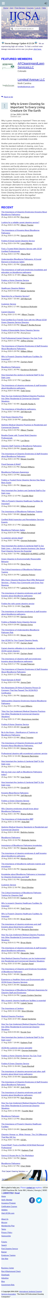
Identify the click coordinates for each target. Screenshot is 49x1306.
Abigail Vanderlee (28, 291)
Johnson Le (25, 803)
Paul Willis (26, 606)
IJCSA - (24, 1140)
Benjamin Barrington (30, 756)
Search (4, 1245)
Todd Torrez (25, 391)
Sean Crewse (26, 283)
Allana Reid (25, 254)
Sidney (23, 1158)
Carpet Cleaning (8, 312)
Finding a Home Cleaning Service (15, 280)
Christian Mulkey (29, 525)
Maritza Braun (26, 858)
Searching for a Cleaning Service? (15, 296)
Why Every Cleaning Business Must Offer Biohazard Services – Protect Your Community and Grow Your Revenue (22, 582)
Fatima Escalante (28, 598)
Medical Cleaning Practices (12, 1016)
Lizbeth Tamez (27, 1003)
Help (44, 8)
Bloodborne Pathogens (10, 367)
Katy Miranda (26, 1098)
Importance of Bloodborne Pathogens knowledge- (21, 845)
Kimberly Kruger (27, 695)
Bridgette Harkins (29, 840)
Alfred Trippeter (27, 737)
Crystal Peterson (27, 664)
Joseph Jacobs (27, 448)
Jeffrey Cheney (27, 341)
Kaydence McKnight (29, 307)
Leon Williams (26, 243)
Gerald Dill (25, 727)
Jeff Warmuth (26, 299)
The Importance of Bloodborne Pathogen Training (21, 511)
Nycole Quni (26, 1032)
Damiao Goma (27, 617)
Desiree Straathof (28, 848)
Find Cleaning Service (9, 1249)
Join (11, 8)
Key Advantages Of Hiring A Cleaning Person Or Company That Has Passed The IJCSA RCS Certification (21, 690)
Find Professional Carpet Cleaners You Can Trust (21, 338)
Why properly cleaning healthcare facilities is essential (23, 1000)
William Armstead (28, 506)
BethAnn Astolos (27, 832)
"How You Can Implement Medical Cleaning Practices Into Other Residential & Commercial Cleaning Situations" (23, 714)
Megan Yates (26, 635)
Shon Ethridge (28, 887)
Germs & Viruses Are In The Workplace (17, 1155)
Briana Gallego (27, 814)
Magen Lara (26, 485)
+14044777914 (7, 1193)
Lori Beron (26, 380)
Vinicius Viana (26, 748)
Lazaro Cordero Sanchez (31, 995)
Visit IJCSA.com (7, 1213)
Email (17, 1193)
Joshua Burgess (28, 419)
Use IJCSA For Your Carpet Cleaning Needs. (19, 640)
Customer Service (8, 304)
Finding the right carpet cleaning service (17, 603)
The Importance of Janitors (12, 1008)
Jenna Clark (26, 475)
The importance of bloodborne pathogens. (18, 409)
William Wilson (27, 351)
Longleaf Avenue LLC (31, 79)
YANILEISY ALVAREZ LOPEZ (33, 554)
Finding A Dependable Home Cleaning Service (20, 330)
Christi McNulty (27, 264)
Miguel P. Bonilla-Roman (31, 325)
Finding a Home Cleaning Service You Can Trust (21, 1056)
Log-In (38, 8)
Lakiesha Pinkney (28, 575)
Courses (30, 8)
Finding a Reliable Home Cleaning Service (18, 622)
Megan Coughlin (27, 459)
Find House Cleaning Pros (12, 417)
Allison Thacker (27, 225)
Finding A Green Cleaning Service (15, 1063)
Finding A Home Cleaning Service (15, 724)
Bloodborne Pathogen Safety (13, 530)
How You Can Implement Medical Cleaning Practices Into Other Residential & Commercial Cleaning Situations (23, 398)
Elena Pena (25, 564)
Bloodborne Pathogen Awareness (15, 472)
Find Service (20, 8)
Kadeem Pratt (26, 898)
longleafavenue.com (26, 87)
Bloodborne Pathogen (10, 1116)
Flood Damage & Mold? (11, 464)
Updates (4, 1210)
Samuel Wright (27, 235)
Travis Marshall (28, 1066)
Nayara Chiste (26, 974)
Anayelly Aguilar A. (28, 404)
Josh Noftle (25, 1087)
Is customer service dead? (12, 538)
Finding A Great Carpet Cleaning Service (18, 241)
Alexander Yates (27, 953)
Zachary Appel (27, 362)
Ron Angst (25, 217)
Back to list (8, 97)
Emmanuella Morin (28, 879)
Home (5, 8)
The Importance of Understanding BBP (17, 819)
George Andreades (28, 540)
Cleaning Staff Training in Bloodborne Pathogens (21, 446)
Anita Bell (25, 822)
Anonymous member (30, 719)
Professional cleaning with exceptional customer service (24, 753)
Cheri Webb (26, 1166)
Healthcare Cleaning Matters (13, 288)
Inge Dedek (25, 777)
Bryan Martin (26, 919)
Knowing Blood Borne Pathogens (14, 793)
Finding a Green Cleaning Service (15, 801)
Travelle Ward (27, 496)
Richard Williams (27, 467)
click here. (37, 49)
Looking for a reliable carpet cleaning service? (20, 222)
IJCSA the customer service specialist (16, 1048)
